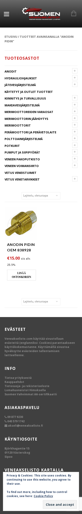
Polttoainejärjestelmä (24, 139)
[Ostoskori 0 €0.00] (71, 14)
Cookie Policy (43, 496)
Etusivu (11, 37)
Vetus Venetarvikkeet (22, 179)
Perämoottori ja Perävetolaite (30, 132)
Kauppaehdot (14, 382)
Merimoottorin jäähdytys (26, 119)
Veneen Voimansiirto (22, 166)
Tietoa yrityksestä (18, 378)
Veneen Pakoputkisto (22, 159)
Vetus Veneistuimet (20, 173)
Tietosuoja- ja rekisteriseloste (27, 386)
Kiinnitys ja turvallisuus (25, 98)
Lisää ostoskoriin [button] (21, 275)
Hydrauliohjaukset (21, 78)
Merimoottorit (18, 125)
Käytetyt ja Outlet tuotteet (29, 92)
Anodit (11, 71)
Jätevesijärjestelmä (20, 85)
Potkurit (12, 146)
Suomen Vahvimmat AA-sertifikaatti (31, 394)
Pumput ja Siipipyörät (22, 152)
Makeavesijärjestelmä (22, 105)
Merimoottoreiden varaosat (29, 112)
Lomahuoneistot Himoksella (25, 390)
